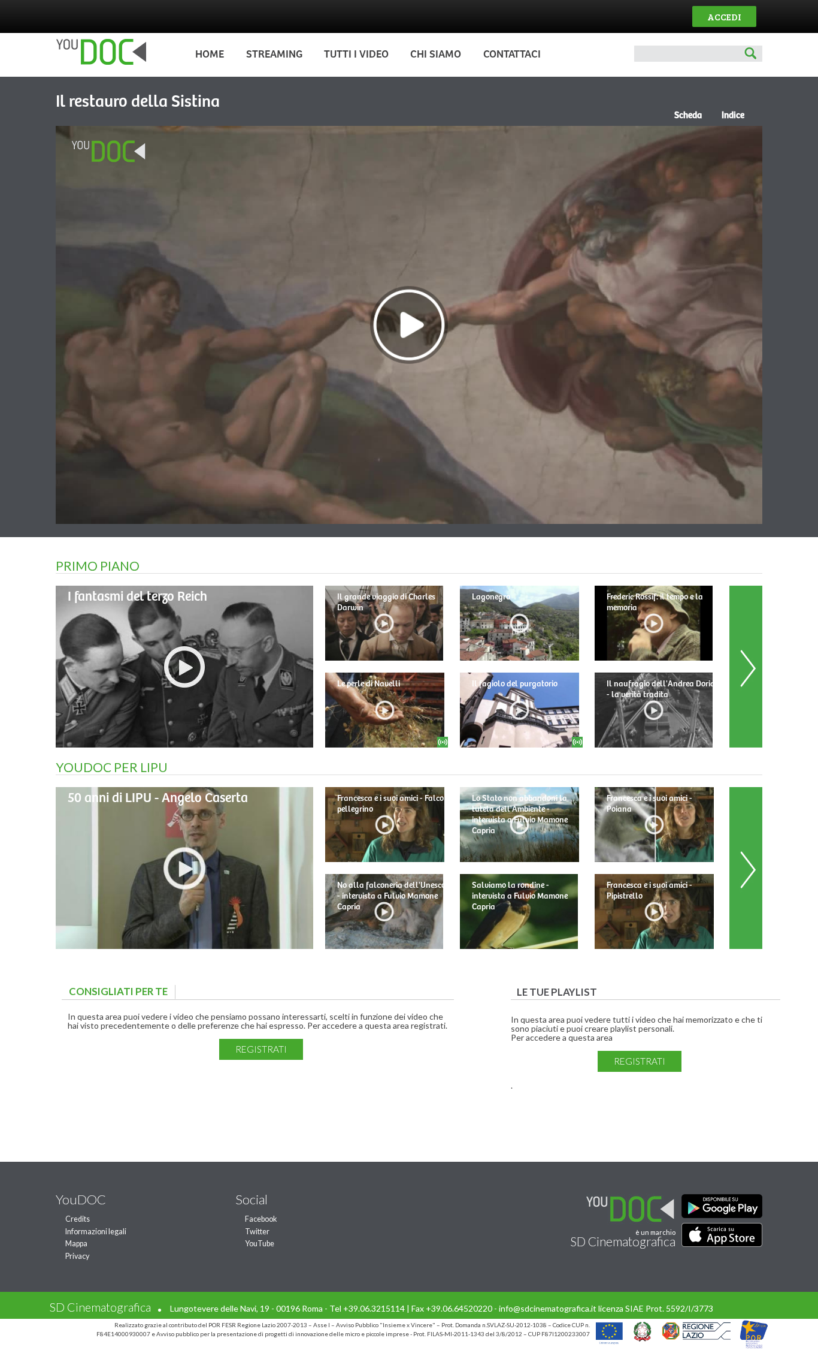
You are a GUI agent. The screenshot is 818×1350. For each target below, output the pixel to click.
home (209, 55)
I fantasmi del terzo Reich (137, 596)
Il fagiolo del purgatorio (515, 684)
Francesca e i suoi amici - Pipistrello (649, 891)
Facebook (261, 1219)
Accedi (724, 16)
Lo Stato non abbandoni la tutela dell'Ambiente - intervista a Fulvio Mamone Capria (520, 815)
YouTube (259, 1243)
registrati (261, 1049)
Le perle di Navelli (368, 684)
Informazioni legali (95, 1231)
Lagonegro (491, 597)
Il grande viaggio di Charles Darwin (386, 602)
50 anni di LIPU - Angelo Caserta (158, 798)
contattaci (512, 55)
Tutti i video (356, 55)
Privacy (77, 1256)
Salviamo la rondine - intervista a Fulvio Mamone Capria (520, 896)
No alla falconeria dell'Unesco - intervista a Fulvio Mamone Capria (391, 896)
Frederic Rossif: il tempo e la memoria (655, 602)
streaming (274, 55)
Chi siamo (435, 55)
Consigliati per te (121, 991)
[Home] (98, 62)
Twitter (257, 1231)
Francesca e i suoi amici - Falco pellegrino (390, 804)
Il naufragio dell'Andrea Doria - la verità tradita (661, 689)
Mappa (76, 1243)
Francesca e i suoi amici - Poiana (649, 804)
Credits (77, 1219)
